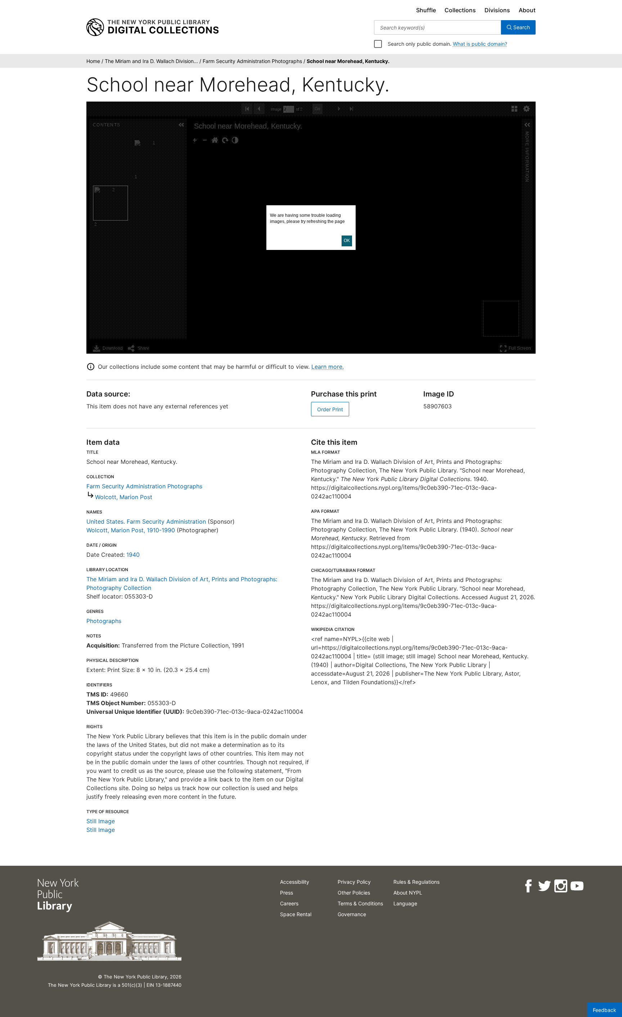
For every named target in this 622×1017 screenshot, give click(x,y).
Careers (289, 903)
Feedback (604, 1010)
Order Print (330, 409)
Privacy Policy (354, 882)
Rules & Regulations (416, 882)
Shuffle (426, 10)
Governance (352, 914)
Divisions (497, 10)
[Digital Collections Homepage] (152, 27)
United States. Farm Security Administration (146, 521)
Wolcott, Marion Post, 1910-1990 (130, 530)
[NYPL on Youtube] (577, 886)
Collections (460, 10)
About (527, 10)
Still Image (100, 821)
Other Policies (354, 893)
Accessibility (294, 882)
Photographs (103, 620)
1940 (133, 554)
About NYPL (407, 893)
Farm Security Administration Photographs (144, 486)
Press (286, 893)
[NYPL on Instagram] (561, 886)
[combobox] (437, 27)
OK (347, 240)
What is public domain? (480, 44)
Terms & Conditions (360, 903)
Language (405, 903)
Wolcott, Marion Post (123, 497)
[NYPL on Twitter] (544, 886)
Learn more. (327, 366)
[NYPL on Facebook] (528, 886)
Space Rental (295, 914)
